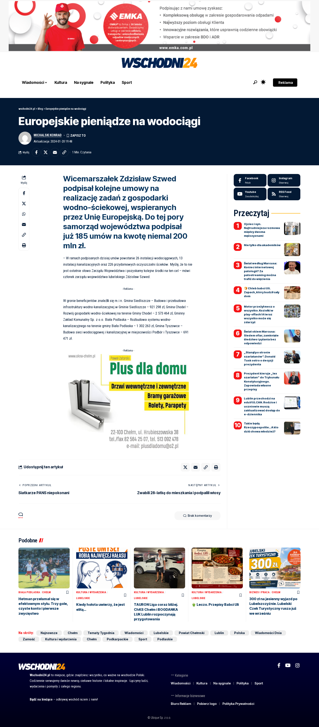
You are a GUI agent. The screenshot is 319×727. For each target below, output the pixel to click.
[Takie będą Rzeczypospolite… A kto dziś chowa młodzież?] (292, 427)
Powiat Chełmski (191, 633)
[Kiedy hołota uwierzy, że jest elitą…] (101, 568)
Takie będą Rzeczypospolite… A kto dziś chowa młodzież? (261, 427)
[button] (255, 82)
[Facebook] (250, 180)
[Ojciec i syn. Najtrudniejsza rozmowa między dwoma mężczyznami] (292, 228)
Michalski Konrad (48, 135)
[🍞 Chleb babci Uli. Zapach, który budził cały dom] (292, 292)
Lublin (219, 633)
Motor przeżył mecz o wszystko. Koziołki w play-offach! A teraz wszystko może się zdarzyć (259, 314)
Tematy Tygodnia (101, 633)
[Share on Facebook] (36, 152)
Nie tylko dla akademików (262, 245)
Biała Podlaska (29, 592)
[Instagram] (284, 180)
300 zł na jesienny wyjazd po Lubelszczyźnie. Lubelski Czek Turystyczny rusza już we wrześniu (273, 606)
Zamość (29, 639)
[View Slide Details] (159, 26)
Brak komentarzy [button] (200, 515)
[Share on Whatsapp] (24, 214)
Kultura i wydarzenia (91, 592)
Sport (142, 639)
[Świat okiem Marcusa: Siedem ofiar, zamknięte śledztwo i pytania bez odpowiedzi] (292, 336)
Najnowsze (49, 633)
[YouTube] (288, 665)
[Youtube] (250, 194)
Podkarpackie (117, 639)
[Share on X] (45, 152)
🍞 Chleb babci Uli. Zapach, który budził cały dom (261, 292)
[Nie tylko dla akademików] (292, 249)
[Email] (55, 152)
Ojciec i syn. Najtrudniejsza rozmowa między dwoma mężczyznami (262, 230)
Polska (239, 633)
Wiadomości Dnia (268, 633)
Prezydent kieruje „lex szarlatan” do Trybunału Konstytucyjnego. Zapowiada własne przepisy (261, 381)
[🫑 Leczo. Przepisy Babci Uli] (217, 568)
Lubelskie (83, 598)
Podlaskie (165, 639)
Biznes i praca (259, 592)
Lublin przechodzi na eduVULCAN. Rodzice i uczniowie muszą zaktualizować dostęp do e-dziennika (262, 406)
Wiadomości (134, 633)
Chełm (46, 592)
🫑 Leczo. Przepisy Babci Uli (215, 604)
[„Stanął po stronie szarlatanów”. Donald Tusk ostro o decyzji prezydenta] (292, 356)
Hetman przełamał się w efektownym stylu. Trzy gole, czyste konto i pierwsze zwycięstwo (43, 606)
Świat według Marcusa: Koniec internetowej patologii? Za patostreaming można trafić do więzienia (260, 271)
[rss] (284, 194)
